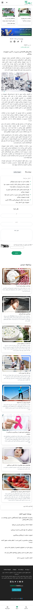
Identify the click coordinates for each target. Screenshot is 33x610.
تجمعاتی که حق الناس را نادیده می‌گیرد (21, 530)
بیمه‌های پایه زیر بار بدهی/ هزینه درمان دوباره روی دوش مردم (9, 21)
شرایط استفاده (7, 569)
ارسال (16, 253)
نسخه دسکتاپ (16, 590)
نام (16, 214)
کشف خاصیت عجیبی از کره (24, 558)
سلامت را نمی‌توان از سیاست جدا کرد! (26, 20)
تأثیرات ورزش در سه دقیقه (23, 402)
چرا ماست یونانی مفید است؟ (23, 286)
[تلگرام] (20, 582)
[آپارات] (22, 582)
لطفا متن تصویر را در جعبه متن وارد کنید (23, 245)
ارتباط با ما (20, 569)
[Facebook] (21, 41)
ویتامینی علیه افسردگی (24, 314)
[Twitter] (18, 41)
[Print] (10, 41)
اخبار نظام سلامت (25, 47)
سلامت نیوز (24, 2)
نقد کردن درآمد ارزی (28, 506)
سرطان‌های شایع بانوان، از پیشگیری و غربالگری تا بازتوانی (18, 433)
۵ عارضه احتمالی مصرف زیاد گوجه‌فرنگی (20, 491)
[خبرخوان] (13, 582)
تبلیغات (14, 569)
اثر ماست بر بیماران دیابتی (23, 343)
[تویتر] (15, 582)
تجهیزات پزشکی (17, 172)
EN (6, 2)
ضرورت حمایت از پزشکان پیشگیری (22, 535)
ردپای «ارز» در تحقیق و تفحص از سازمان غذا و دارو (18, 547)
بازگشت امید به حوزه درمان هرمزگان (19, 182)
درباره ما (27, 569)
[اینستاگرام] (18, 582)
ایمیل (16, 222)
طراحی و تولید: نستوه (15, 598)
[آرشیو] (11, 582)
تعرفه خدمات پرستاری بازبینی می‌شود (22, 525)
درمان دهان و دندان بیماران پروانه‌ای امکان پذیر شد (18, 553)
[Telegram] (14, 41)
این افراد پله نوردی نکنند (24, 373)
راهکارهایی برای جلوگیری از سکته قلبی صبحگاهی (18, 465)
